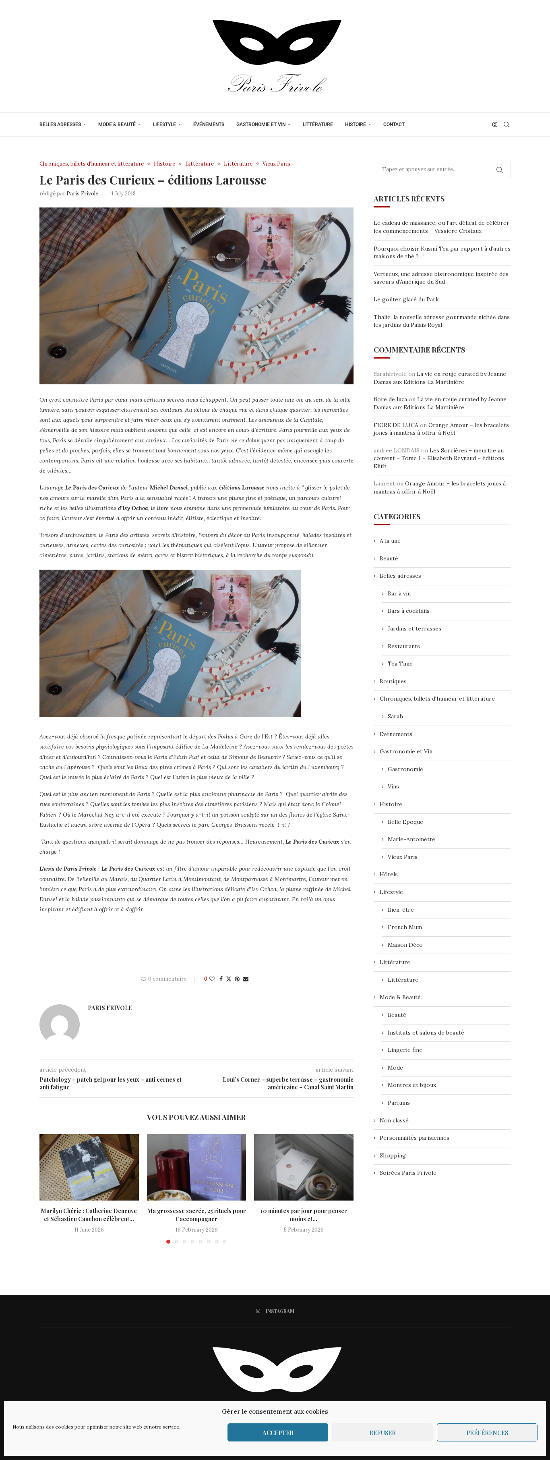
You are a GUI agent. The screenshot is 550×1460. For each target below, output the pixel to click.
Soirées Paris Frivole (408, 1172)
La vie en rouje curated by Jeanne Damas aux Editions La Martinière (440, 378)
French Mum (405, 927)
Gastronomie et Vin (260, 124)
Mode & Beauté (117, 124)
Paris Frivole (82, 193)
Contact (394, 124)
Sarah (395, 716)
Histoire (355, 124)
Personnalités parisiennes (414, 1137)
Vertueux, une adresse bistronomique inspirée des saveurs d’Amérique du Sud (441, 278)
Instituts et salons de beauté (426, 1032)
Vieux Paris (403, 857)
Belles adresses (60, 124)
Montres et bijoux (412, 1085)
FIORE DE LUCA (396, 425)
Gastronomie (405, 769)
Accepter (278, 1433)
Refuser (382, 1433)
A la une (390, 540)
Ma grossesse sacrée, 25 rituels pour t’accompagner (196, 1215)
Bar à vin (399, 593)
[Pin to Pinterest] (237, 979)
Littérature (318, 124)
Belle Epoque (405, 821)
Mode (395, 1067)
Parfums (399, 1102)
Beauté (389, 558)
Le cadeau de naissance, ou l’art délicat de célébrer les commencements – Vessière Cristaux (441, 226)
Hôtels (389, 874)
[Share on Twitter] (229, 979)
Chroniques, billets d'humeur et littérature (437, 698)
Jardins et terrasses (414, 628)
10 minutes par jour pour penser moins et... (304, 1215)
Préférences (487, 1433)
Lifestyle (164, 124)
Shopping (393, 1155)
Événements (208, 124)
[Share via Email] (245, 979)
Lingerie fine (405, 1050)
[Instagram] (494, 124)
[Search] (506, 124)
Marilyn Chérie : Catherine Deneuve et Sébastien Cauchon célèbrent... (89, 1215)
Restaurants (404, 646)
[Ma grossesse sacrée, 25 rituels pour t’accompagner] (196, 1167)
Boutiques (393, 681)
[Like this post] (212, 979)
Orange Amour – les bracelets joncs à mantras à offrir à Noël (441, 429)
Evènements (396, 734)
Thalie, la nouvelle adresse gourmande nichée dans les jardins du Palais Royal (442, 321)
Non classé (394, 1120)
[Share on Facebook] (221, 979)
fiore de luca (390, 399)
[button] (50, 1188)
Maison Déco (405, 944)
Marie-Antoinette (411, 839)
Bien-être (401, 909)
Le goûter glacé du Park (406, 299)
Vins (393, 786)
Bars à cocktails (409, 610)
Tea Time (400, 663)
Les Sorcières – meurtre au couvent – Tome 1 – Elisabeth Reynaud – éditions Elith (439, 458)
